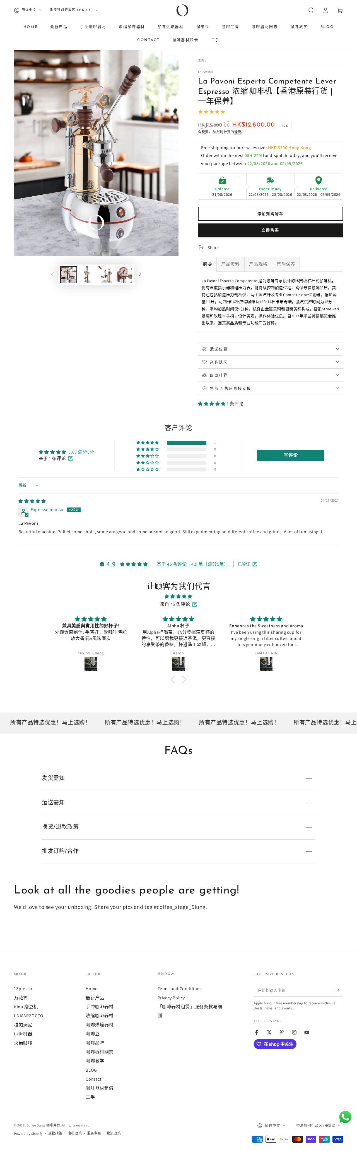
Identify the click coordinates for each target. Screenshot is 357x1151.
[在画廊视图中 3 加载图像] (105, 274)
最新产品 (95, 998)
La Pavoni (206, 71)
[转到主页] (182, 10)
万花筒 (21, 998)
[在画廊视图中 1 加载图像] (68, 274)
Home (91, 989)
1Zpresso (23, 989)
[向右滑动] (140, 274)
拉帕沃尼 (23, 1025)
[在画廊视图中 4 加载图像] (123, 274)
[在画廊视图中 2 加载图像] (87, 274)
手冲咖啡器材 (100, 1007)
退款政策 (55, 1133)
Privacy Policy (171, 998)
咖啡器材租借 (100, 1088)
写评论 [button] (291, 455)
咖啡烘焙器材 (100, 1025)
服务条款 (94, 1133)
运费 (237, 132)
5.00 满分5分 (81, 452)
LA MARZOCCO (29, 1016)
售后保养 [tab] (286, 264)
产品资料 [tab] (230, 264)
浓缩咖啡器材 (100, 1016)
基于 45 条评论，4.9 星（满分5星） (193, 564)
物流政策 (114, 1133)
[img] (32, 501)
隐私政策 (75, 1133)
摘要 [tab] (207, 264)
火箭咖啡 (23, 1043)
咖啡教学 (95, 1061)
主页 (201, 60)
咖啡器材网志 (100, 1052)
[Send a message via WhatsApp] (345, 1117)
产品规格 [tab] (258, 264)
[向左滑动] (52, 274)
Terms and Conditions (180, 989)
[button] (311, 10)
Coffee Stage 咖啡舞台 (43, 1125)
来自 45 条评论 (175, 604)
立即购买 (270, 230)
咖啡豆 (93, 1034)
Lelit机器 (23, 1034)
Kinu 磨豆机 (26, 1007)
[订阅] (340, 990)
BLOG (91, 1070)
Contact (93, 1079)
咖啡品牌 (95, 1043)
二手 (90, 1097)
